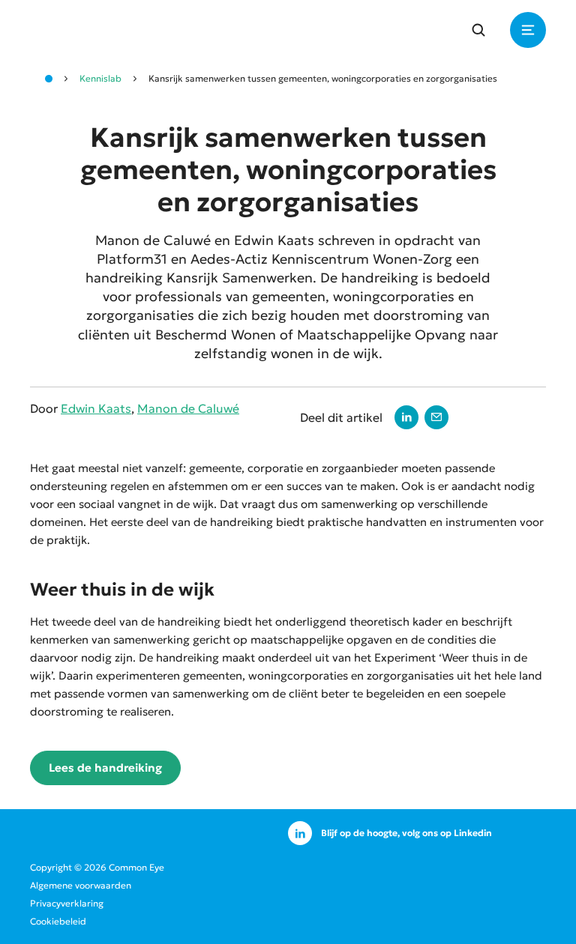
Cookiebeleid (58, 921)
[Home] (48, 78)
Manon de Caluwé (188, 408)
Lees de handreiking (105, 767)
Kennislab (101, 78)
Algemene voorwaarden (80, 885)
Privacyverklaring (67, 903)
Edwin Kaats (96, 408)
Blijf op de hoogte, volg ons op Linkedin (406, 832)
